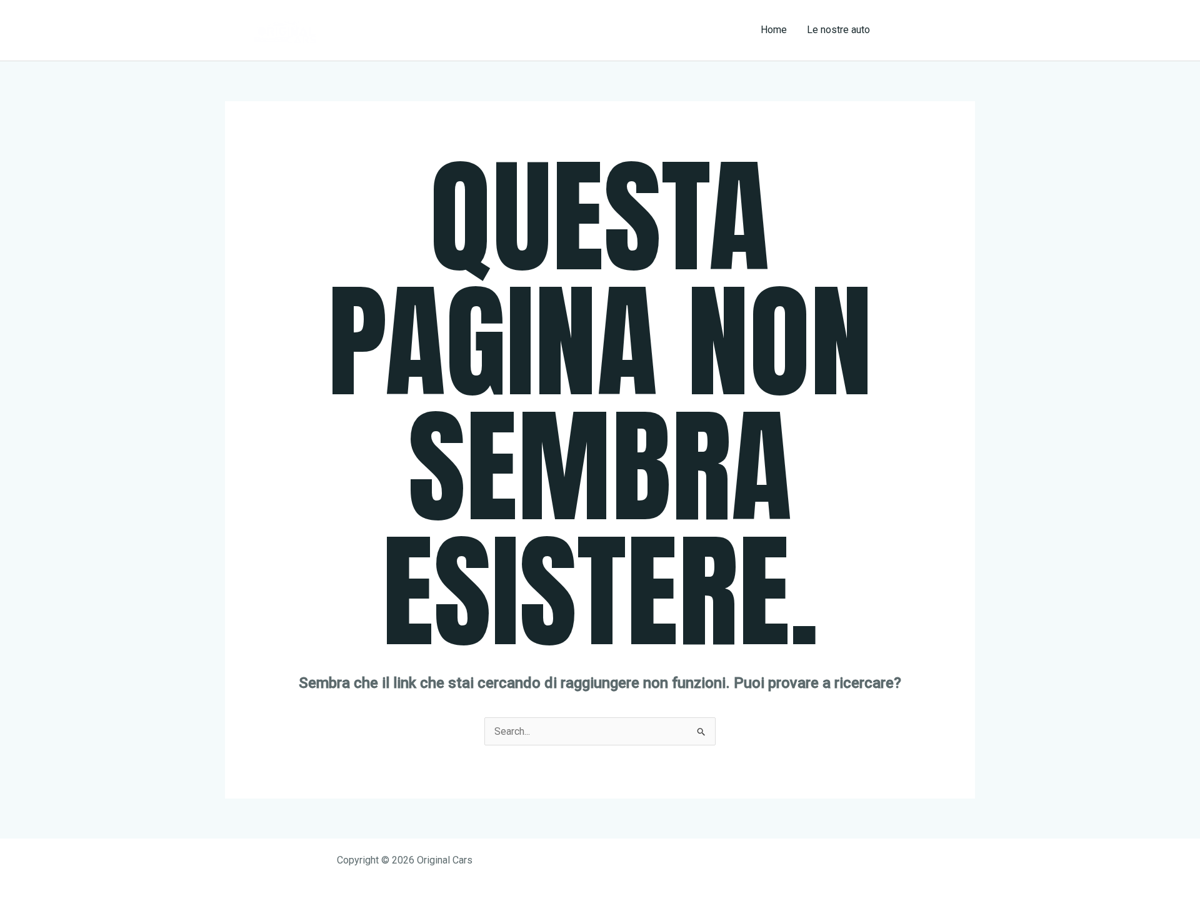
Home (774, 30)
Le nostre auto (838, 30)
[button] (933, 30)
